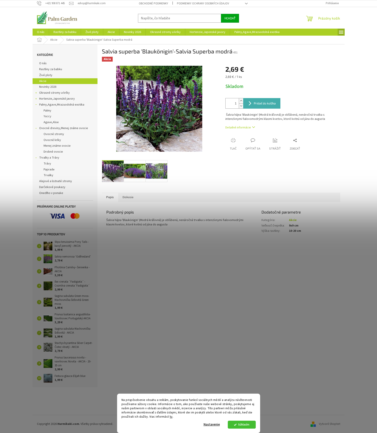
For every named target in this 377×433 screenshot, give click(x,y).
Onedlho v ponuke (51, 193)
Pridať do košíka (265, 103)
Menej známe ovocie (57, 146)
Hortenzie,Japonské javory (57, 99)
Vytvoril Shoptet (329, 424)
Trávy (47, 163)
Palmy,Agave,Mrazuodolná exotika (61, 104)
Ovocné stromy (54, 134)
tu (171, 417)
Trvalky (48, 175)
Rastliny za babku (50, 69)
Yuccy (47, 116)
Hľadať (229, 18)
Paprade (49, 169)
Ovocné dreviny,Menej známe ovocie (63, 128)
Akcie (42, 81)
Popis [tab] (110, 197)
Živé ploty (45, 75)
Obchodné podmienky (153, 3)
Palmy (47, 110)
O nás (43, 63)
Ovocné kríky (52, 140)
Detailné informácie (238, 127)
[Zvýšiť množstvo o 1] (241, 100)
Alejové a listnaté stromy (55, 181)
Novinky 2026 (47, 87)
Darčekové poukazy (52, 187)
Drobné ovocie (53, 152)
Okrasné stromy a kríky (54, 93)
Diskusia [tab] (128, 197)
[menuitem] (41, 32)
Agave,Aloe (51, 122)
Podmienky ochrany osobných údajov (203, 3)
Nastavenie (212, 424)
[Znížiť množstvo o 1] (241, 105)
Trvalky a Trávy (49, 157)
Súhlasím (243, 424)
